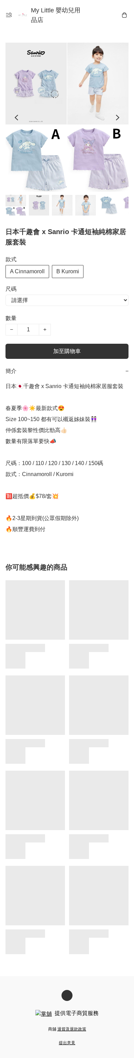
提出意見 (67, 1042)
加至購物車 (67, 351)
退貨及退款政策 (71, 1029)
